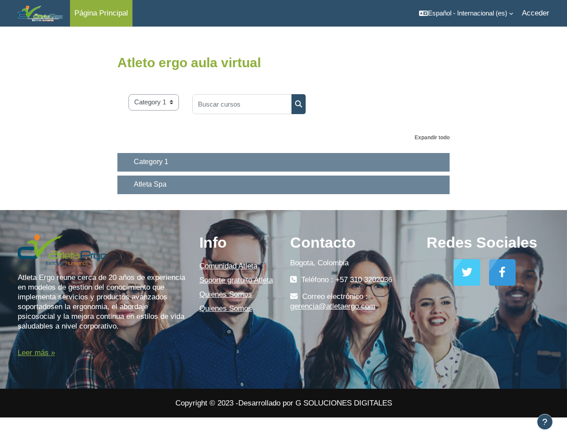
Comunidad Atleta (228, 266)
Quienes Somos (225, 294)
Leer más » (36, 352)
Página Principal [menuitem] (101, 13)
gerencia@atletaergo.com (332, 306)
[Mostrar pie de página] (545, 422)
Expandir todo (432, 137)
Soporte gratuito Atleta (236, 280)
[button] (466, 13)
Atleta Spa (150, 184)
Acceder (535, 13)
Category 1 (151, 161)
